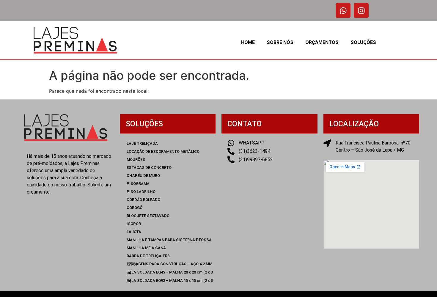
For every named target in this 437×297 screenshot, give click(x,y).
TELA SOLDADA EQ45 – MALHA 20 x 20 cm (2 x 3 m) (170, 272)
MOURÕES (136, 159)
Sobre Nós (280, 42)
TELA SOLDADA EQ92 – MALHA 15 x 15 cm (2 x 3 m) (170, 280)
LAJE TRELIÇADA (142, 143)
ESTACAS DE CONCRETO (149, 167)
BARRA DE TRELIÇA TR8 (148, 256)
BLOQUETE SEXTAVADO (148, 215)
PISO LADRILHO (141, 191)
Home (248, 42)
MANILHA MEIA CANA (146, 248)
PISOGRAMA (138, 183)
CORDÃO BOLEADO (143, 199)
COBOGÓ (134, 207)
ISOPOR (134, 223)
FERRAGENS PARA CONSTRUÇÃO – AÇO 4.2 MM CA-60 (169, 264)
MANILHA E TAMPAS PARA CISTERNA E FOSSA (169, 240)
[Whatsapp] (343, 10)
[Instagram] (361, 10)
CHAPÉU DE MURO (143, 175)
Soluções (363, 42)
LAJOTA (134, 232)
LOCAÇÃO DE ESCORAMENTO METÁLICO (163, 151)
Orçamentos (322, 42)
